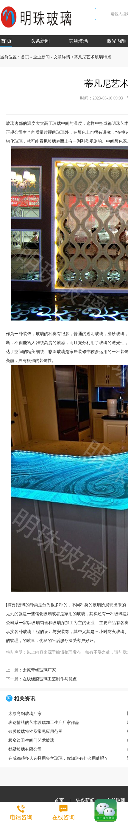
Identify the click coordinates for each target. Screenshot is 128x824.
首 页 (6, 40)
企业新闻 (41, 57)
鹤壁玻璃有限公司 (25, 749)
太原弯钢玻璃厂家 (39, 670)
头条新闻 (40, 40)
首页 (25, 57)
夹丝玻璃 (78, 40)
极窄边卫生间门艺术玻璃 (31, 740)
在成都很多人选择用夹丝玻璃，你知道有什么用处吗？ (58, 758)
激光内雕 (116, 40)
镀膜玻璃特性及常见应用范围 (35, 731)
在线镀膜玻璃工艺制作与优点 (50, 679)
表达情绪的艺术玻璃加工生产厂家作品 (43, 722)
